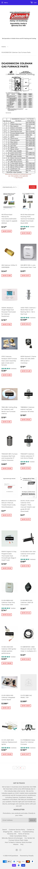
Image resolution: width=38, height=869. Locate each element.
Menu (6, 2)
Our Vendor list (30, 838)
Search (4, 829)
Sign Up (32, 820)
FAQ (21, 844)
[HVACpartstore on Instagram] (20, 850)
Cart (34, 2)
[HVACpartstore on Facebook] (17, 850)
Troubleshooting (28, 831)
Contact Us (30, 829)
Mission (15, 844)
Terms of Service (23, 834)
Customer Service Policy (17, 829)
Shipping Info (7, 831)
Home (4, 46)
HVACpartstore (13, 855)
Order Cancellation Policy (18, 836)
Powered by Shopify (26, 855)
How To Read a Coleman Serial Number (18, 842)
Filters (32, 187)
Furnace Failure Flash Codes (18, 840)
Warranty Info (11, 834)
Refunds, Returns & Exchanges (12, 838)
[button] (25, 226)
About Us (17, 831)
